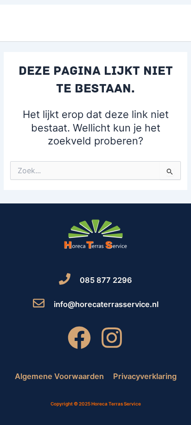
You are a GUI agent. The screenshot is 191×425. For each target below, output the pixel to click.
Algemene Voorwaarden (59, 376)
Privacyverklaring (145, 376)
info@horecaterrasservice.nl (106, 304)
